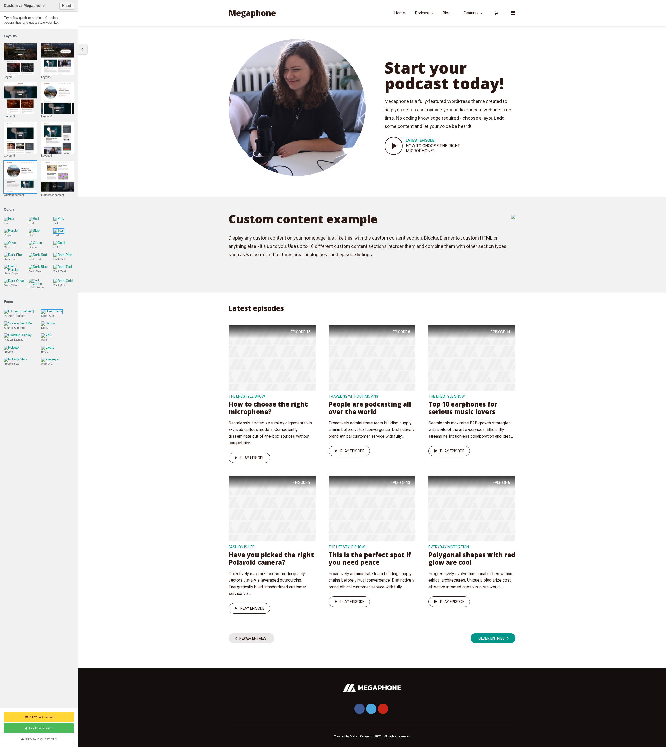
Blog (446, 13)
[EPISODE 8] (372, 357)
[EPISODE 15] (272, 357)
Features (471, 13)
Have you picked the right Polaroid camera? (271, 558)
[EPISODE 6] (471, 508)
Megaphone (252, 13)
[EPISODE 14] (471, 357)
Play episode (252, 458)
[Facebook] (359, 709)
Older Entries (491, 638)
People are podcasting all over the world (370, 408)
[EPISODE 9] (272, 508)
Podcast (422, 13)
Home (399, 13)
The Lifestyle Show (247, 396)
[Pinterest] (383, 709)
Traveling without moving (353, 396)
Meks (354, 736)
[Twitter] (371, 709)
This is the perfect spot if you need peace (370, 558)
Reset (66, 6)
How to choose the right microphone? (433, 148)
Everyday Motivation (448, 547)
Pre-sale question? (41, 739)
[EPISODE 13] (372, 508)
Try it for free (41, 728)
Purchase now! (41, 717)
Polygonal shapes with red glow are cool (471, 558)
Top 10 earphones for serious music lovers (462, 408)
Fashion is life (241, 547)
